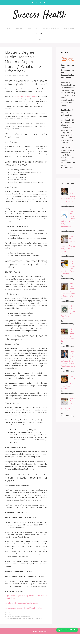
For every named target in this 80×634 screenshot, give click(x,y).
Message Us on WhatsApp (69, 630)
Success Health (40, 15)
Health (9, 613)
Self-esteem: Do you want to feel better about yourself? (24, 618)
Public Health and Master (25, 96)
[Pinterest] (40, 2)
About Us (18, 28)
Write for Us (69, 28)
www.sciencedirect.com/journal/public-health (23, 608)
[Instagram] (36, 2)
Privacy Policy (32, 28)
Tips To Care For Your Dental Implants (18, 616)
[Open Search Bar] (40, 40)
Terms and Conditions (50, 28)
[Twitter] (44, 2)
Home (8, 28)
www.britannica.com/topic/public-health (21, 603)
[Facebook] (32, 2)
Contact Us (40, 34)
